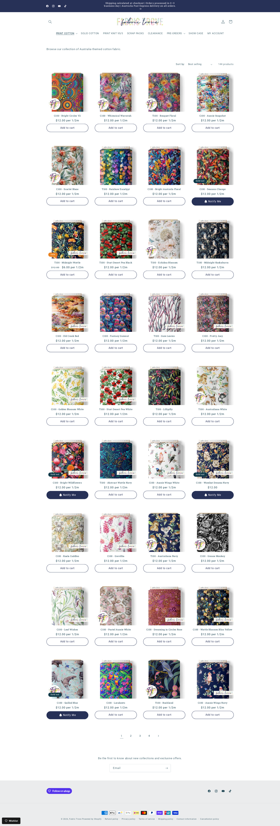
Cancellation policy (209, 819)
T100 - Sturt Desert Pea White (115, 409)
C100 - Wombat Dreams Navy (212, 482)
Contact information (187, 819)
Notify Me (214, 201)
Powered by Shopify (92, 819)
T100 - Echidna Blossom (164, 262)
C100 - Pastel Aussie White (116, 629)
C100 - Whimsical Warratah (116, 115)
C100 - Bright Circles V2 (67, 115)
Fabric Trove (75, 819)
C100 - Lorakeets (115, 703)
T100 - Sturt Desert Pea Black (115, 262)
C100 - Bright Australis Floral (164, 189)
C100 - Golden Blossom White (67, 409)
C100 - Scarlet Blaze (67, 189)
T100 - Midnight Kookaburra (212, 262)
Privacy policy (128, 819)
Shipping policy (165, 819)
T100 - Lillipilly (164, 409)
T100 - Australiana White (212, 409)
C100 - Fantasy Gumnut (116, 336)
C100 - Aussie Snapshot (212, 115)
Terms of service (147, 819)
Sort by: (180, 64)
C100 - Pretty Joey (212, 336)
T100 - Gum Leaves (164, 336)
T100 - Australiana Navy (164, 556)
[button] (50, 21)
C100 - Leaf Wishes (67, 629)
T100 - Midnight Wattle (67, 262)
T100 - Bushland (164, 703)
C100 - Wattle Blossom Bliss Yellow (212, 629)
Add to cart (67, 127)
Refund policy (111, 819)
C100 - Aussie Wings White (164, 482)
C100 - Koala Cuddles (67, 556)
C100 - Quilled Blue (67, 703)
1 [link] (121, 736)
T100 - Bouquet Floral (164, 115)
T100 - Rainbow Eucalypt (116, 189)
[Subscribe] (166, 768)
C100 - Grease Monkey (212, 556)
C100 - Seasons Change (213, 189)
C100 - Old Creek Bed (67, 336)
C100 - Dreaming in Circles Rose (164, 629)
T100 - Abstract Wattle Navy (116, 482)
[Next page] (158, 736)
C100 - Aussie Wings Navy (213, 703)
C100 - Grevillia (115, 556)
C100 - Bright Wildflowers (67, 482)
